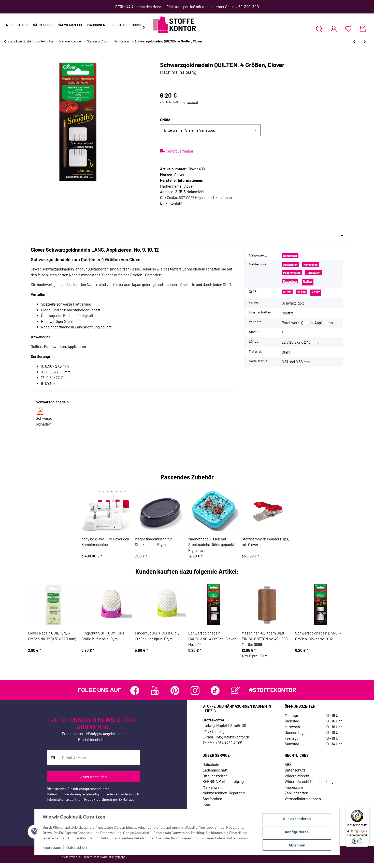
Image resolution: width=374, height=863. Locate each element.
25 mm (301, 291)
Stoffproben (212, 798)
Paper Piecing (291, 272)
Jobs (207, 804)
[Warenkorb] (362, 28)
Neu (9, 25)
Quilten (307, 281)
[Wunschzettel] (348, 28)
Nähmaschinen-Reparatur (224, 793)
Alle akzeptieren (297, 818)
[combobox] (210, 130)
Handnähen (311, 264)
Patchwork (313, 272)
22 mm (287, 291)
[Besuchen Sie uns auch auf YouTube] (154, 690)
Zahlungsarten (296, 793)
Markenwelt (212, 787)
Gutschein (211, 764)
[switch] (357, 841)
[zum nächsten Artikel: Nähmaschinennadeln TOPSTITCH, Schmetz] (364, 41)
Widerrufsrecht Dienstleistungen (311, 781)
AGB (288, 764)
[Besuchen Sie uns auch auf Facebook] (134, 690)
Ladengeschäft (215, 770)
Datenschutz (77, 847)
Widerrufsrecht (297, 776)
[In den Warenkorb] (8, 58)
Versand (193, 102)
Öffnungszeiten (215, 776)
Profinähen (290, 281)
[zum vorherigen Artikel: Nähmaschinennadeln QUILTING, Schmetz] (354, 41)
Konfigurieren (297, 832)
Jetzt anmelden (93, 776)
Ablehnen (297, 845)
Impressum (52, 847)
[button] (319, 28)
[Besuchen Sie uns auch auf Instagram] (195, 690)
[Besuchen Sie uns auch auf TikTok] (215, 690)
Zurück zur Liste (19, 41)
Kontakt (175, 203)
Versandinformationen (303, 798)
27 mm (316, 291)
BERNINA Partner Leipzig (223, 781)
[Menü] (366, 810)
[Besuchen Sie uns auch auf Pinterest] (174, 690)
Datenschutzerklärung (64, 794)
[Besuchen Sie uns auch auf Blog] (235, 690)
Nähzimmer (290, 255)
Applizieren (290, 264)
